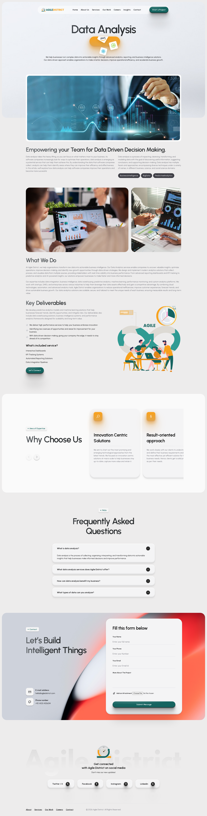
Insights (127, 10)
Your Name (117, 637)
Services (96, 10)
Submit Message (144, 704)
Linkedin (144, 784)
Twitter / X (57, 784)
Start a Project (159, 10)
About (29, 809)
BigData (146, 175)
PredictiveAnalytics (163, 175)
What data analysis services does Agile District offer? (83, 569)
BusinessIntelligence (129, 175)
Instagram (116, 784)
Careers (117, 10)
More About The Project (122, 673)
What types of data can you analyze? (75, 592)
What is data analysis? (68, 548)
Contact (137, 10)
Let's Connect (35, 370)
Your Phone (117, 649)
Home (75, 10)
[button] (37, 457)
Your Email (117, 661)
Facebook (87, 784)
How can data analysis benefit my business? (78, 581)
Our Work (107, 10)
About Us (85, 10)
